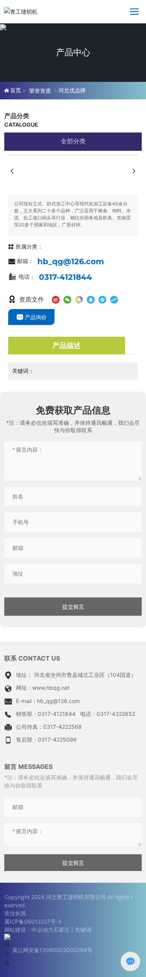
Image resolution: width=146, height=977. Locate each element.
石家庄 (61, 929)
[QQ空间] (102, 298)
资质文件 (30, 299)
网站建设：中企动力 (28, 929)
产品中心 (73, 52)
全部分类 (73, 141)
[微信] (67, 298)
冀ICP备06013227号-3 (33, 921)
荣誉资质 (40, 90)
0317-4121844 (65, 277)
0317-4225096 (57, 739)
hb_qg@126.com (70, 261)
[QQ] (91, 298)
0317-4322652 (116, 713)
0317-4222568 (62, 726)
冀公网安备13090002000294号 (52, 950)
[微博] (56, 298)
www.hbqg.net (51, 687)
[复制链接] (114, 298)
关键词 (83, 929)
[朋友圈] (79, 298)
